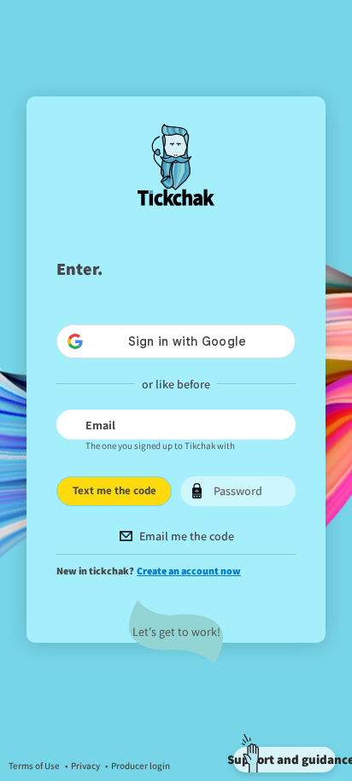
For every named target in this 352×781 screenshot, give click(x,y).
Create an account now (189, 570)
